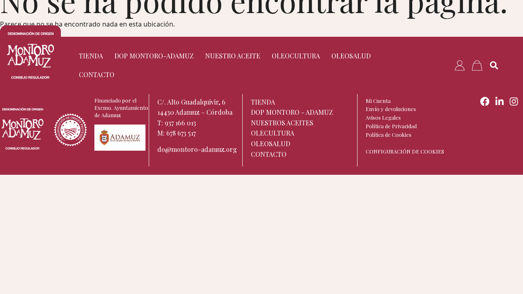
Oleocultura (296, 55)
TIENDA (91, 55)
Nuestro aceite (232, 55)
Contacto (96, 74)
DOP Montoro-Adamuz (154, 55)
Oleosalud (351, 55)
